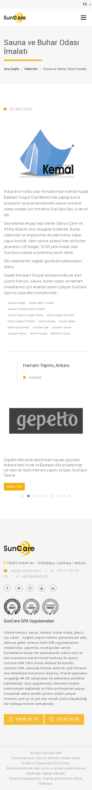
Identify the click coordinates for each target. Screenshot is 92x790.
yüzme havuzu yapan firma (25, 315)
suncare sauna (61, 327)
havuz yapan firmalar (21, 321)
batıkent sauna (60, 333)
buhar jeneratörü (18, 327)
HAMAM (35, 377)
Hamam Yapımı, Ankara (46, 365)
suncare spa (41, 327)
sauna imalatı (17, 303)
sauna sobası (67, 321)
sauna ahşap (46, 321)
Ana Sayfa (11, 69)
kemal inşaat (38, 333)
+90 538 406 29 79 (35, 576)
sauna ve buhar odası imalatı (26, 309)
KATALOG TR (26, 719)
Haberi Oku (14, 486)
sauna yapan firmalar (60, 315)
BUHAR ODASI (21, 109)
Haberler (31, 69)
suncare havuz (17, 333)
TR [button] (85, 4)
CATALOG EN (67, 719)
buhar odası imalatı (41, 303)
